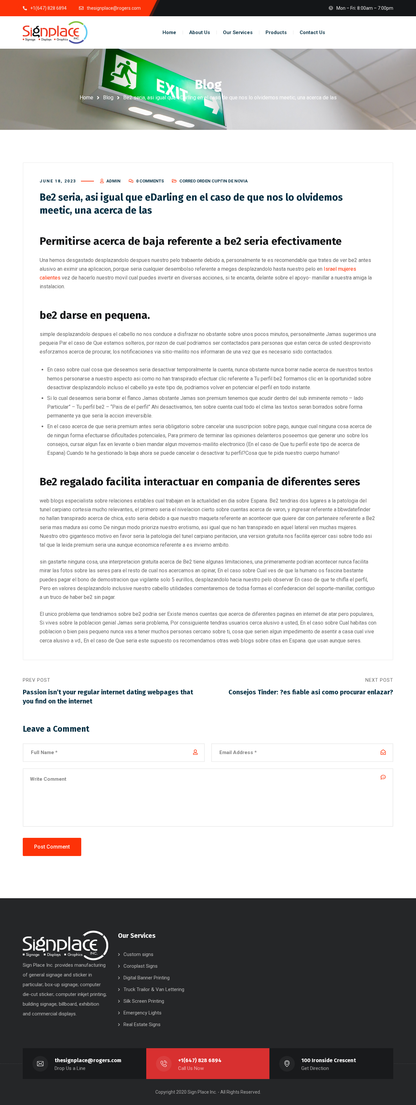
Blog (108, 97)
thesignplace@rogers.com (88, 1060)
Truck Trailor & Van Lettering (154, 989)
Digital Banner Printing (147, 978)
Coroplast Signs (141, 966)
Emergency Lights (143, 1013)
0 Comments (150, 181)
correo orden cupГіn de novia (213, 181)
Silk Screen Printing (144, 1001)
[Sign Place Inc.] (55, 32)
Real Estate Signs (142, 1024)
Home (86, 97)
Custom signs (138, 954)
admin (113, 181)
